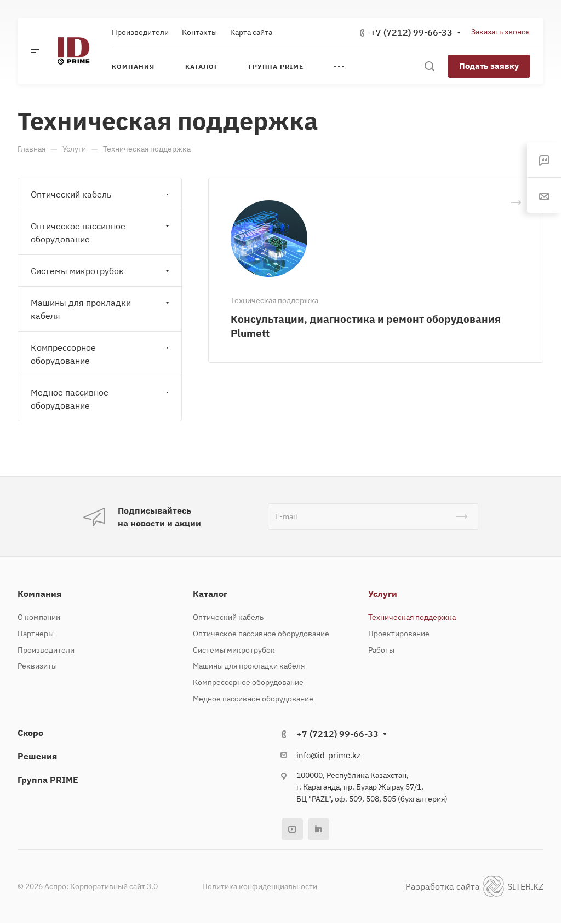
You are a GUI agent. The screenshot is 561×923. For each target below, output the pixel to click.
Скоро (30, 732)
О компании (39, 617)
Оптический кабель (71, 194)
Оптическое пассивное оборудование (78, 232)
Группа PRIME (48, 779)
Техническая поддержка (412, 617)
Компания (39, 593)
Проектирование (399, 633)
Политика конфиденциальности (259, 886)
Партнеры (36, 633)
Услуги (382, 593)
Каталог (210, 593)
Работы (381, 650)
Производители (46, 650)
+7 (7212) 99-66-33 (411, 32)
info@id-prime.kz (328, 755)
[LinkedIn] (318, 829)
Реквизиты (37, 666)
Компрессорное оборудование (63, 354)
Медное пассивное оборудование (69, 399)
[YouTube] (292, 829)
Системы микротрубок (77, 270)
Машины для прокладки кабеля (81, 309)
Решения (37, 756)
